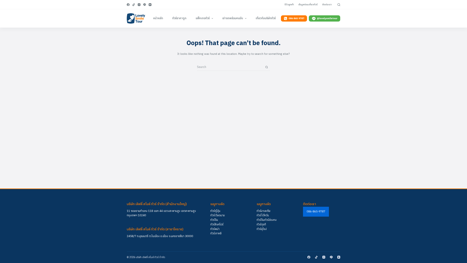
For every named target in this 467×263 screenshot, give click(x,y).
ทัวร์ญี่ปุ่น (215, 211)
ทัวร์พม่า (214, 229)
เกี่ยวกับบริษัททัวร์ (266, 18)
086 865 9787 (296, 18)
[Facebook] (128, 4)
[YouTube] (150, 4)
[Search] (338, 4)
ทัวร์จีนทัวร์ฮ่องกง (267, 220)
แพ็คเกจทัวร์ (203, 18)
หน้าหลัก (158, 18)
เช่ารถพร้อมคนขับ (232, 18)
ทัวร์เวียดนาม (217, 215)
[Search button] (266, 67)
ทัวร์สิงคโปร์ (216, 224)
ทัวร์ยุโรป (262, 229)
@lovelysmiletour (327, 18)
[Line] (144, 4)
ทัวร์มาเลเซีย (263, 211)
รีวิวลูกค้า (289, 5)
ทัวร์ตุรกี (261, 224)
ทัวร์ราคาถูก (179, 18)
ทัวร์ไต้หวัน (263, 215)
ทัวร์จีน (214, 220)
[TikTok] (133, 4)
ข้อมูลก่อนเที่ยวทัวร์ (308, 5)
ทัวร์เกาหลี (215, 233)
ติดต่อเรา (327, 5)
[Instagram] (139, 4)
